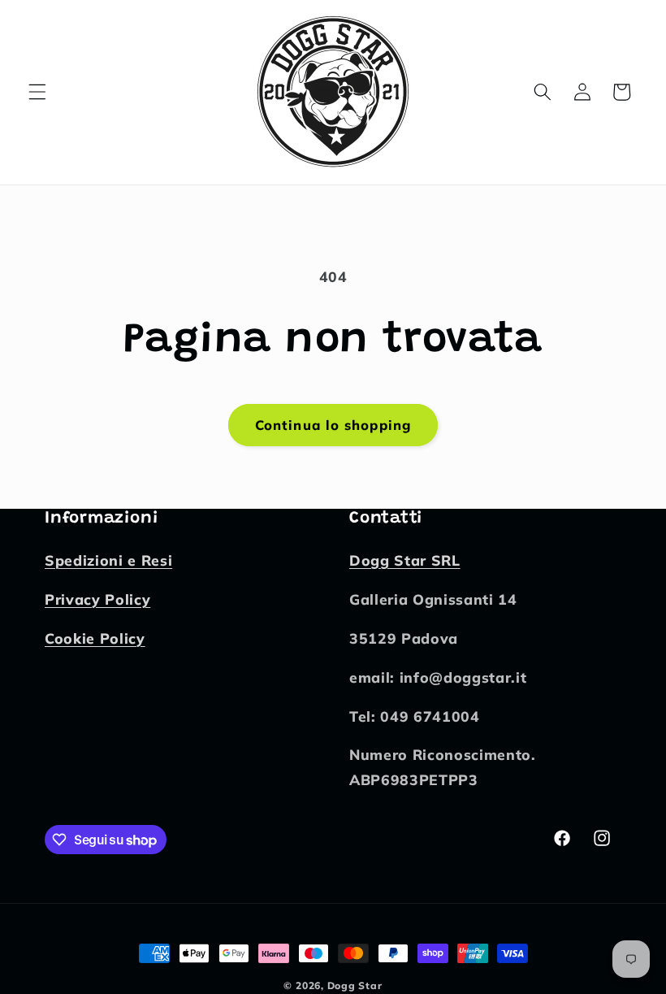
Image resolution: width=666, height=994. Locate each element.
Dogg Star (355, 985)
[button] (37, 91)
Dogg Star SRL (405, 560)
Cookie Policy (95, 638)
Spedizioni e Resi (108, 560)
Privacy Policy (97, 599)
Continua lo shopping (333, 424)
